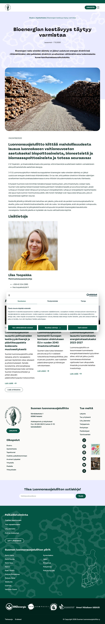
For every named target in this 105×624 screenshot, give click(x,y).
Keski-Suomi (9, 570)
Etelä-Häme (9, 555)
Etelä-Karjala (10, 559)
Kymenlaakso (48, 555)
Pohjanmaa (47, 567)
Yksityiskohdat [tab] (52, 301)
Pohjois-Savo (10, 578)
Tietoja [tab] (83, 301)
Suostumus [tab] (22, 301)
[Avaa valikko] (98, 7)
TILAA (80, 496)
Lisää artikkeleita (13, 390)
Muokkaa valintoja (51, 328)
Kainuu (7, 567)
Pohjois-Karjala (49, 570)
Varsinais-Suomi (11, 589)
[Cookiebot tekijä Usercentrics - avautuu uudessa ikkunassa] (88, 295)
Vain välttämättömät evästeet (22, 328)
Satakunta (8, 582)
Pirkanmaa (47, 563)
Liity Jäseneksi (14, 541)
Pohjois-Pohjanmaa (12, 574)
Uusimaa (8, 586)
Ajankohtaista (41, 18)
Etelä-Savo (9, 563)
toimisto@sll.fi (36, 427)
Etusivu (32, 18)
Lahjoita (91, 7)
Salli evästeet (82, 328)
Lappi (45, 559)
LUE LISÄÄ (9, 383)
